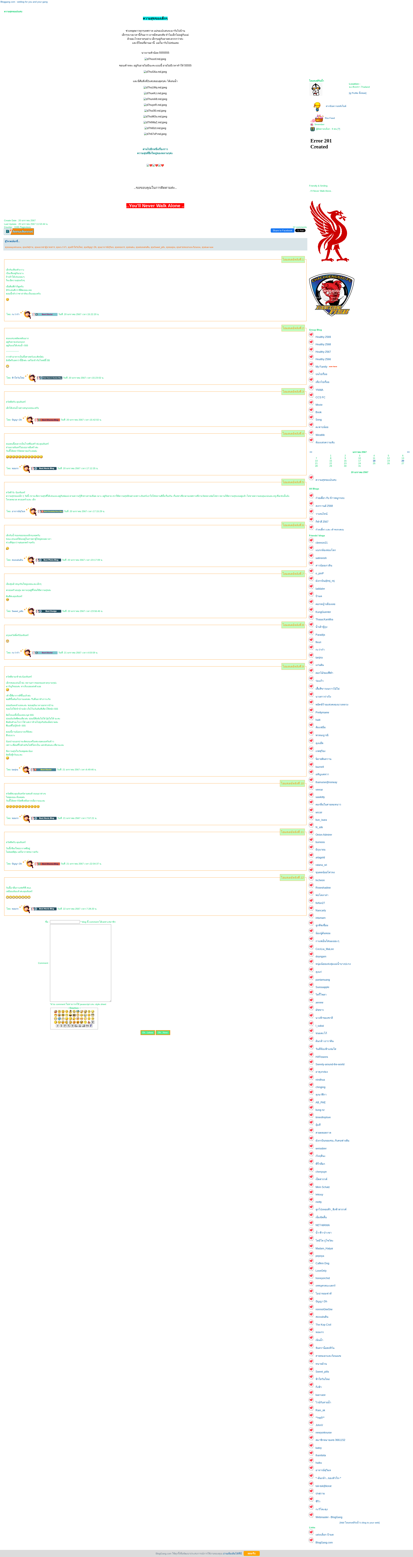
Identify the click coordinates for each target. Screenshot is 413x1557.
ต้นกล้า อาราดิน (325, 1041)
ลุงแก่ (319, 971)
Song (319, 419)
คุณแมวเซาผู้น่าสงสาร (45, 247)
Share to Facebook (282, 230)
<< (311, 452)
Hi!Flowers (322, 1057)
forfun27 (320, 903)
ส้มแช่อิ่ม (321, 727)
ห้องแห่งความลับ (325, 442)
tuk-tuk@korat (323, 1486)
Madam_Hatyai (324, 1248)
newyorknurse (324, 1432)
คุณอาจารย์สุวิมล (106, 247)
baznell (320, 766)
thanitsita (321, 1455)
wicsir (319, 812)
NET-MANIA (323, 1225)
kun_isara (321, 819)
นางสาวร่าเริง (323, 696)
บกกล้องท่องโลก (326, 550)
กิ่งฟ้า (319, 1387)
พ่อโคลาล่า (322, 895)
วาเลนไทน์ (321, 513)
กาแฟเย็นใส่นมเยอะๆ (327, 941)
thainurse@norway (326, 782)
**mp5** (320, 1417)
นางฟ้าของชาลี (324, 1017)
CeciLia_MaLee (325, 949)
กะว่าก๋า (16, 314)
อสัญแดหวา (322, 774)
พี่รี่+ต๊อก (320, 1163)
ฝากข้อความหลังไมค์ (336, 106)
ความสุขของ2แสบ (326, 480)
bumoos (320, 842)
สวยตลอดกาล (323, 1132)
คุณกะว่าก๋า (61, 247)
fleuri (318, 642)
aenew (319, 1002)
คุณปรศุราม (28, 247)
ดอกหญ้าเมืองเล (325, 604)
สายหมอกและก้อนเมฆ (328, 1355)
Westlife (320, 435)
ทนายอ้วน (321, 1363)
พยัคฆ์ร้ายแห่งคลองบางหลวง (332, 704)
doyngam (321, 956)
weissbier (321, 1148)
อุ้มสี (318, 1124)
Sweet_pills (18, 611)
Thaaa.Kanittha (324, 619)
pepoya (320, 1256)
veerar (319, 789)
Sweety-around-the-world (330, 1064)
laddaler (320, 588)
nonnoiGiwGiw (324, 1309)
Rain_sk (320, 1410)
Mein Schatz (323, 1187)
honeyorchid (323, 1278)
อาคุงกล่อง (322, 1071)
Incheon (320, 880)
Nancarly (321, 910)
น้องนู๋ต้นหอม (323, 933)
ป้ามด (319, 596)
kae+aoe (321, 1395)
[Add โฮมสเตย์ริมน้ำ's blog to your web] (360, 1522)
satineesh (321, 558)
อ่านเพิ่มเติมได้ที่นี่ (232, 1553)
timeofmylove (323, 1117)
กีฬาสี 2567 (322, 521)
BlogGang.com (324, 1542)
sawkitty (320, 797)
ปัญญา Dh (17, 419)
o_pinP (320, 573)
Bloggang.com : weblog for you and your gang (24, 1)
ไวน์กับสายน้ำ (323, 1402)
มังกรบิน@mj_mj (325, 580)
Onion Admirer (324, 834)
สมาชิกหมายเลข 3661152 (330, 1440)
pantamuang (323, 979)
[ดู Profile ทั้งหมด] (357, 93)
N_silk (319, 827)
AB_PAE (321, 1102)
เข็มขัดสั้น (321, 1217)
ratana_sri (321, 865)
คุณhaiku (130, 247)
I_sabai (320, 1025)
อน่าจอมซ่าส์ (324, 1293)
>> (408, 452)
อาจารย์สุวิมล (19, 511)
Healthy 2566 (323, 359)
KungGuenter (323, 612)
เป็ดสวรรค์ (321, 1179)
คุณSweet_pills (158, 247)
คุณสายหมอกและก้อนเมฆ (188, 247)
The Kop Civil (323, 1324)
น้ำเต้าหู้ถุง (321, 626)
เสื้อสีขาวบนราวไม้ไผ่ (327, 688)
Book (319, 412)
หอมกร (15, 468)
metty (319, 1202)
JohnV (319, 1425)
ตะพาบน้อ (322, 427)
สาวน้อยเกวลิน (324, 565)
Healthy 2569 (323, 337)
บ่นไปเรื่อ (321, 374)
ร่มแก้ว (319, 680)
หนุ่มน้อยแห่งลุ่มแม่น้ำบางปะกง (333, 964)
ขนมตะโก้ (321, 1033)
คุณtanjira (170, 247)
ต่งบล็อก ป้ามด (325, 1534)
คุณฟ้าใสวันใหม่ (75, 247)
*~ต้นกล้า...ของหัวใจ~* (328, 1478)
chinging (320, 1087)
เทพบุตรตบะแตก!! (325, 1285)
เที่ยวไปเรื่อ (322, 382)
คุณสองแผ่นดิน (143, 247)
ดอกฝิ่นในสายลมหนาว (328, 804)
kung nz (320, 1110)
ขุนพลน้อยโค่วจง (325, 872)
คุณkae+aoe (207, 247)
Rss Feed (330, 118)
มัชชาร (320, 1010)
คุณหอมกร (120, 247)
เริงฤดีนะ (321, 1156)
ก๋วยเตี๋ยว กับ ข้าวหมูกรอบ (330, 498)
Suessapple (322, 987)
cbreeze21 (322, 542)
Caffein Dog (322, 1263)
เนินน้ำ (319, 1340)
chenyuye (321, 1171)
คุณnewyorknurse (13, 247)
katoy (319, 1448)
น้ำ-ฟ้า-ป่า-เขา (324, 1232)
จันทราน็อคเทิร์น (325, 1348)
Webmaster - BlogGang (329, 1517)
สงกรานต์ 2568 (324, 506)
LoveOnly (321, 1270)
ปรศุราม (320, 1493)
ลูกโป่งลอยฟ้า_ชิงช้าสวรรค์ (331, 1209)
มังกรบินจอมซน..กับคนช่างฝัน (332, 1140)
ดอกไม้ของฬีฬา (324, 673)
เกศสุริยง (320, 751)
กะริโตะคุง (322, 1509)
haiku (319, 1462)
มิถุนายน (320, 849)
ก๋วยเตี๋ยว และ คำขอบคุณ (330, 529)
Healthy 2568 (323, 344)
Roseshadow (323, 887)
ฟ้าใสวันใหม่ (18, 377)
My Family (321, 366)
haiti (318, 720)
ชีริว (318, 1501)
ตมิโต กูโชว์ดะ (324, 1240)
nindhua (320, 1079)
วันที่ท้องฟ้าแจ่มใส (326, 1049)
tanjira (15, 769)
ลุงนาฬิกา (321, 1094)
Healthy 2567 (323, 351)
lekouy (319, 1194)
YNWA (319, 390)
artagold (320, 857)
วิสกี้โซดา (321, 994)
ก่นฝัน (320, 665)
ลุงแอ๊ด (319, 743)
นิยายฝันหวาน (323, 759)
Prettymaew (322, 712)
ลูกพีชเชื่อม (322, 925)
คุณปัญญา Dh (90, 247)
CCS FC (320, 397)
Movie (319, 404)
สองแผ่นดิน (18, 560)
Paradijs (320, 634)
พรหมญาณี (322, 735)
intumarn (321, 917)
